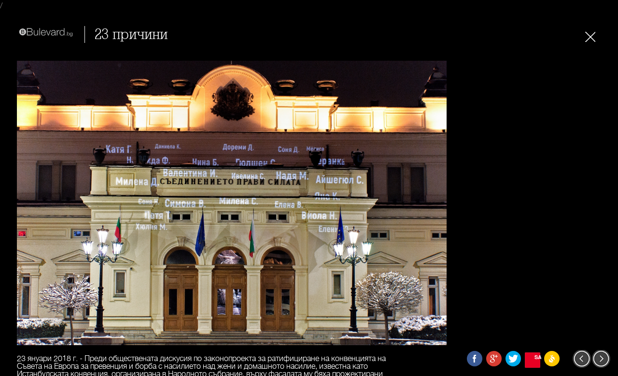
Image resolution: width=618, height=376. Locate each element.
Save (537, 357)
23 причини (131, 34)
